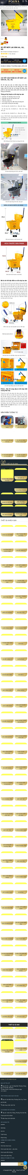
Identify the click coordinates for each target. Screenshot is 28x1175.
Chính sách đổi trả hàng (7, 1167)
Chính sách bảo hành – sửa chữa (9, 1164)
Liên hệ (2, 1146)
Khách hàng (4, 1152)
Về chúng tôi (5, 1137)
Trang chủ (2, 6)
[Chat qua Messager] (25, 1163)
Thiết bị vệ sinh (17, 6)
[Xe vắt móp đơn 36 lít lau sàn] (7, 450)
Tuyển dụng (4, 1149)
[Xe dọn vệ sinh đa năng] (7, 421)
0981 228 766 (11, 1120)
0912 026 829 (16, 62)
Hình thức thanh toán (6, 1161)
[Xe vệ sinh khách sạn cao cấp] (20, 421)
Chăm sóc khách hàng (8, 1155)
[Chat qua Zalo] (24, 62)
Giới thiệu (3, 1143)
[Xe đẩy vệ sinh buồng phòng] (20, 450)
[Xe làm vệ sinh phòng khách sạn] (20, 436)
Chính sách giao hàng (6, 1170)
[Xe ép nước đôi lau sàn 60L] (7, 436)
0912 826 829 (6, 72)
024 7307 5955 (6, 62)
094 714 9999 (16, 72)
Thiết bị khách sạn (9, 6)
